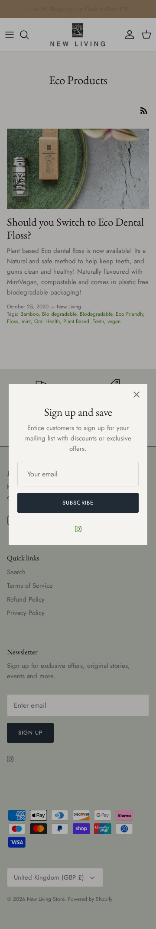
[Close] (136, 394)
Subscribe (77, 502)
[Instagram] (78, 529)
